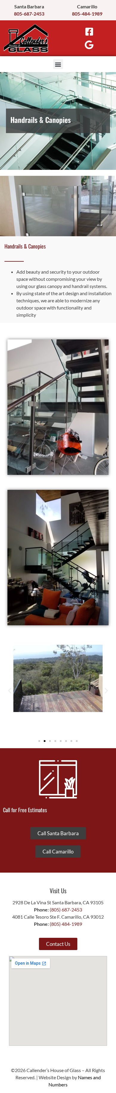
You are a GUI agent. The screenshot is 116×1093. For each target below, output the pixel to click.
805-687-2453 (29, 13)
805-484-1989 (87, 13)
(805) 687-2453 (66, 909)
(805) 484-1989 (66, 924)
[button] (58, 64)
